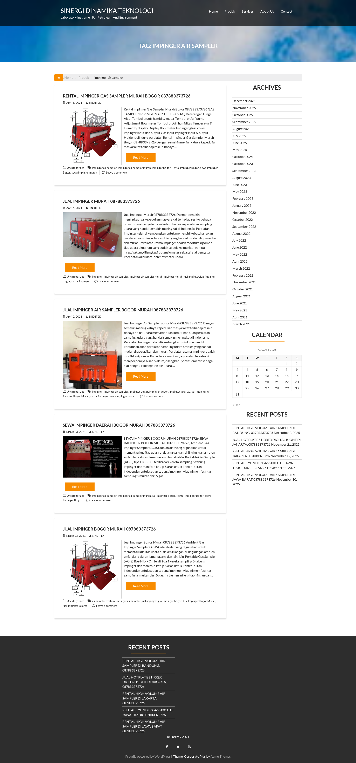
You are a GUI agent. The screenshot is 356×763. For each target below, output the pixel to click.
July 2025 (239, 136)
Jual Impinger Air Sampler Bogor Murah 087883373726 (123, 309)
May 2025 (239, 149)
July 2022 (239, 240)
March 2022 (241, 268)
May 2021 (239, 310)
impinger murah (173, 276)
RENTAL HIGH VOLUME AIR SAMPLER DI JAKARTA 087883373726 (143, 698)
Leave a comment (116, 172)
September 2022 (244, 226)
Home (213, 11)
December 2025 (243, 101)
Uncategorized (75, 167)
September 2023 (244, 171)
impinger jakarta (179, 391)
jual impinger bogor (163, 495)
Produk (230, 11)
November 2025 (244, 108)
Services (248, 11)
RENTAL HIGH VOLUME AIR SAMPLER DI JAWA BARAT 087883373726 (143, 726)
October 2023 (242, 164)
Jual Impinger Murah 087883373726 (101, 201)
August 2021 (241, 296)
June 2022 (239, 247)
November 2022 (244, 212)
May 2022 (239, 254)
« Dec (236, 405)
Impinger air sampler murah (134, 167)
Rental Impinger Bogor (185, 167)
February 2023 (242, 198)
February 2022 (242, 275)
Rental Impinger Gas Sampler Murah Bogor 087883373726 (127, 95)
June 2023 (239, 185)
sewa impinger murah (84, 172)
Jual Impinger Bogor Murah (199, 601)
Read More (140, 157)
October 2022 (242, 219)
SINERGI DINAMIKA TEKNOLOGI (107, 10)
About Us (267, 11)
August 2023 (241, 178)
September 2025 (244, 122)
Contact (286, 11)
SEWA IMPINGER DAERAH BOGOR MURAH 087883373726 (119, 425)
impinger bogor (161, 167)
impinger (97, 276)
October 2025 (242, 115)
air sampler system (103, 601)
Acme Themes (221, 756)
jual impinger (191, 276)
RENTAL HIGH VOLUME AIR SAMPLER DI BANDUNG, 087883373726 (143, 665)
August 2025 (241, 129)
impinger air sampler (104, 167)
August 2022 (241, 233)
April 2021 (239, 317)
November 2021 (244, 282)
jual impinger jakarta (75, 605)
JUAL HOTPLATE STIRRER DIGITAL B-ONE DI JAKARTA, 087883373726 (144, 682)
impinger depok (158, 391)
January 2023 (241, 205)
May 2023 (239, 191)
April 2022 (239, 261)
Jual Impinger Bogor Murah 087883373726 (109, 528)
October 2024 (242, 156)
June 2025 (239, 143)
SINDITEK (95, 102)
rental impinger (80, 281)
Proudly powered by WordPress (148, 756)
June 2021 (239, 303)
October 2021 (242, 289)
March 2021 (241, 324)
